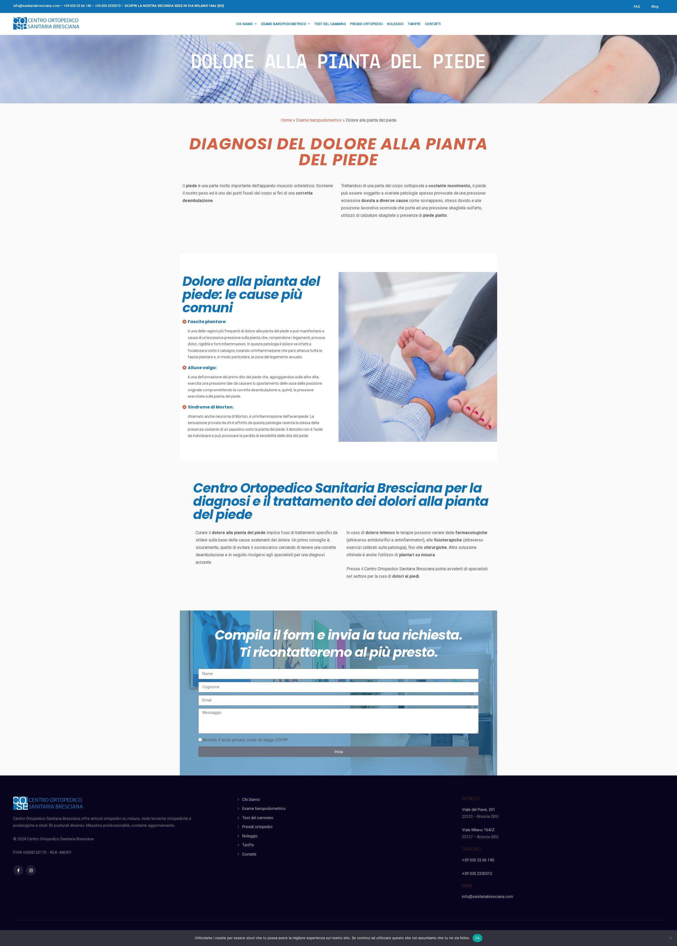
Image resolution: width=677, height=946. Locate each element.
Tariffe (248, 845)
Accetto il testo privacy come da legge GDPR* (245, 739)
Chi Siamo (251, 799)
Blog (654, 6)
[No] (670, 938)
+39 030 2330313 (477, 873)
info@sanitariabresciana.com (36, 6)
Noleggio (250, 836)
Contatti (249, 854)
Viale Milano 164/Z (478, 830)
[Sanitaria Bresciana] (46, 22)
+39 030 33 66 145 (478, 860)
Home (286, 120)
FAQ (637, 6)
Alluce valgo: (202, 368)
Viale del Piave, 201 (478, 809)
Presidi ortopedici (257, 826)
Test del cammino (257, 817)
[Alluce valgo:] (184, 368)
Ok (477, 938)
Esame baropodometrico (319, 120)
